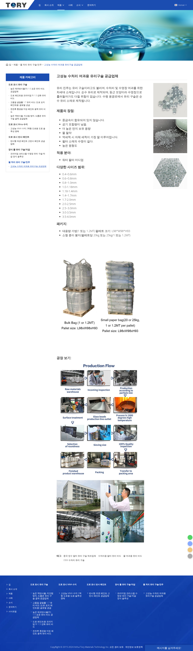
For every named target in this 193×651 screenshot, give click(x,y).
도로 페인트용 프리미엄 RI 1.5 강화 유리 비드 (28, 97)
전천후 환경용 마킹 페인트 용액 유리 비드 (27, 110)
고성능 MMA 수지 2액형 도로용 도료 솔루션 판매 (27, 130)
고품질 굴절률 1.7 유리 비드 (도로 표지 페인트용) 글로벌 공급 (27, 103)
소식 (78, 5)
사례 (70, 5)
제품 (59, 5)
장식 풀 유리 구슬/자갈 (19, 149)
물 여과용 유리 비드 (132, 555)
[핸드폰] (190, 543)
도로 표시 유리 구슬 (17, 84)
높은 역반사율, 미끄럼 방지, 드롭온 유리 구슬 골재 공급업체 (28, 117)
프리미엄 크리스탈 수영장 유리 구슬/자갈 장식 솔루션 (27, 155)
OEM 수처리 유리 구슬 (73, 560)
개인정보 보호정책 (134, 646)
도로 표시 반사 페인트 (18, 136)
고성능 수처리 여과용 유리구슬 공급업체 (63, 64)
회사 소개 (49, 5)
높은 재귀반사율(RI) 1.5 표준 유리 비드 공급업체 (27, 90)
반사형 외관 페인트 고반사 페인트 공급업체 (27, 142)
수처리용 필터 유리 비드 (109, 555)
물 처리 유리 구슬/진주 (31, 64)
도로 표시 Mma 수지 (18, 124)
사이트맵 (13, 611)
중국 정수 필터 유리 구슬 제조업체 (79, 555)
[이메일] (190, 549)
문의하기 (91, 5)
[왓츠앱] (190, 537)
